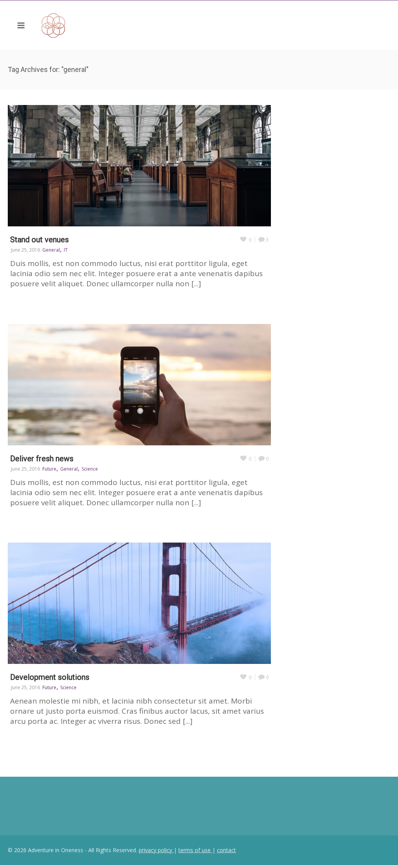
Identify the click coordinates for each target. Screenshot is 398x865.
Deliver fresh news (41, 458)
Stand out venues (39, 239)
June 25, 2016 (25, 250)
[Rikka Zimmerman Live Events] (94, 25)
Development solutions (49, 677)
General (51, 250)
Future (49, 469)
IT (66, 250)
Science (90, 469)
